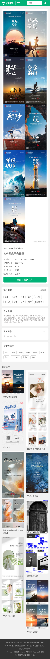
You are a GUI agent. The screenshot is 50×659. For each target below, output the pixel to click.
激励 (6, 357)
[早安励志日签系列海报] (37, 371)
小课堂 (38, 297)
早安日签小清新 (9, 616)
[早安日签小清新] (13, 538)
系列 (6, 352)
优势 (6, 297)
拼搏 (13, 352)
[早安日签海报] (37, 581)
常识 (30, 297)
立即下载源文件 (25, 279)
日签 (21, 352)
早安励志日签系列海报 (36, 449)
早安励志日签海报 (10, 397)
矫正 (22, 297)
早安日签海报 (32, 631)
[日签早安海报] (37, 501)
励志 (35, 352)
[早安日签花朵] (37, 454)
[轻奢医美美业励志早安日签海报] (13, 452)
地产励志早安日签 (9, 336)
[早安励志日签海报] (13, 371)
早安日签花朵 (32, 496)
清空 (45, 331)
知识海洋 (38, 302)
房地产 (25, 357)
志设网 (17, 273)
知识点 (7, 302)
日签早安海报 (32, 576)
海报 (33, 357)
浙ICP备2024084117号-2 (26, 655)
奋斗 (42, 352)
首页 (5, 248)
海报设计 (20, 248)
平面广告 (12, 248)
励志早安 (6, 447)
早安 (28, 352)
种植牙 (14, 297)
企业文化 (15, 357)
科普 (15, 302)
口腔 (30, 302)
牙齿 (22, 302)
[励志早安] (13, 402)
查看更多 (43, 290)
